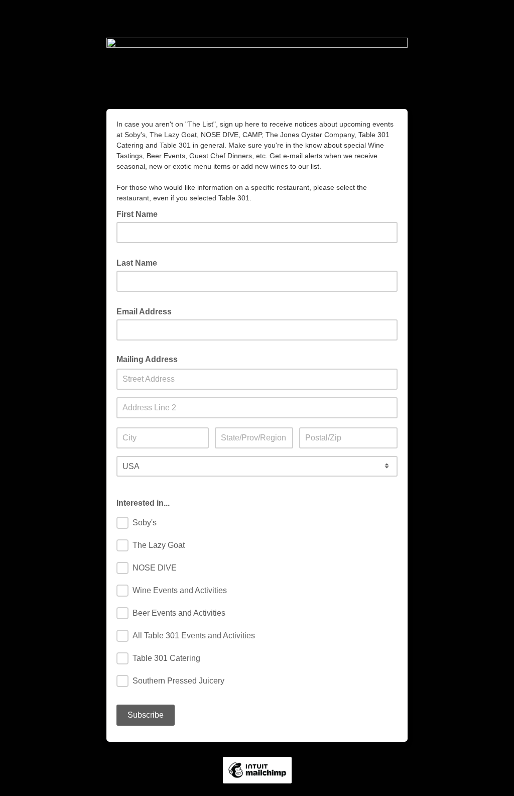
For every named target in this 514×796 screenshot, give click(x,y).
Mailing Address (147, 359)
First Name (140, 213)
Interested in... (143, 503)
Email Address (147, 310)
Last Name (139, 262)
